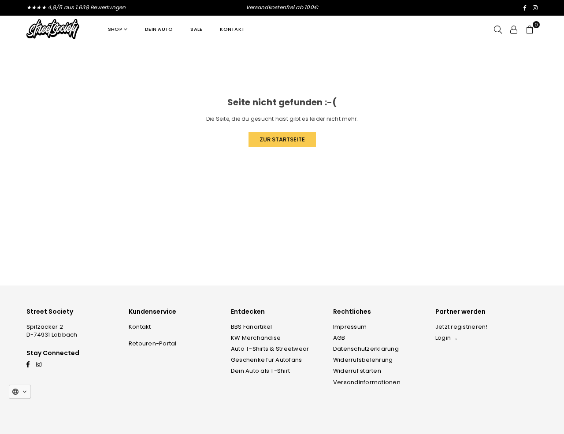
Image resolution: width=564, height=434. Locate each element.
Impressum (350, 327)
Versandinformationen (367, 382)
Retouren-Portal (153, 343)
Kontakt (140, 327)
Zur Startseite (282, 139)
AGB (339, 338)
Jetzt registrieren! (461, 327)
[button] (530, 29)
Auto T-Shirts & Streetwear (270, 349)
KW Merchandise (256, 338)
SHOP (115, 29)
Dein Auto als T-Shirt (260, 371)
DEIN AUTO (159, 29)
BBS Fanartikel (251, 327)
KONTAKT (232, 29)
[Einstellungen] (514, 29)
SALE (196, 29)
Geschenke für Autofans (266, 360)
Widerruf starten (357, 371)
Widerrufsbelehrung (363, 360)
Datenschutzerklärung (366, 349)
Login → (446, 338)
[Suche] (498, 29)
